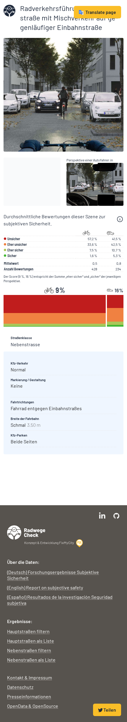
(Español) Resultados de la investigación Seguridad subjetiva (60, 600)
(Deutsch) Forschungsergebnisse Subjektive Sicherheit (53, 575)
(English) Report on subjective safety (45, 587)
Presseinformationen (29, 696)
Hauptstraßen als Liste (30, 641)
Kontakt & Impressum (29, 677)
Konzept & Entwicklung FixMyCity (49, 542)
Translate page (100, 12)
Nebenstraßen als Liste (31, 659)
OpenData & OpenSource (32, 706)
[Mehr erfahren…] (119, 219)
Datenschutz (20, 687)
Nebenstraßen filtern (29, 650)
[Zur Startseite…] (9, 11)
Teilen (109, 710)
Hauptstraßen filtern (28, 631)
